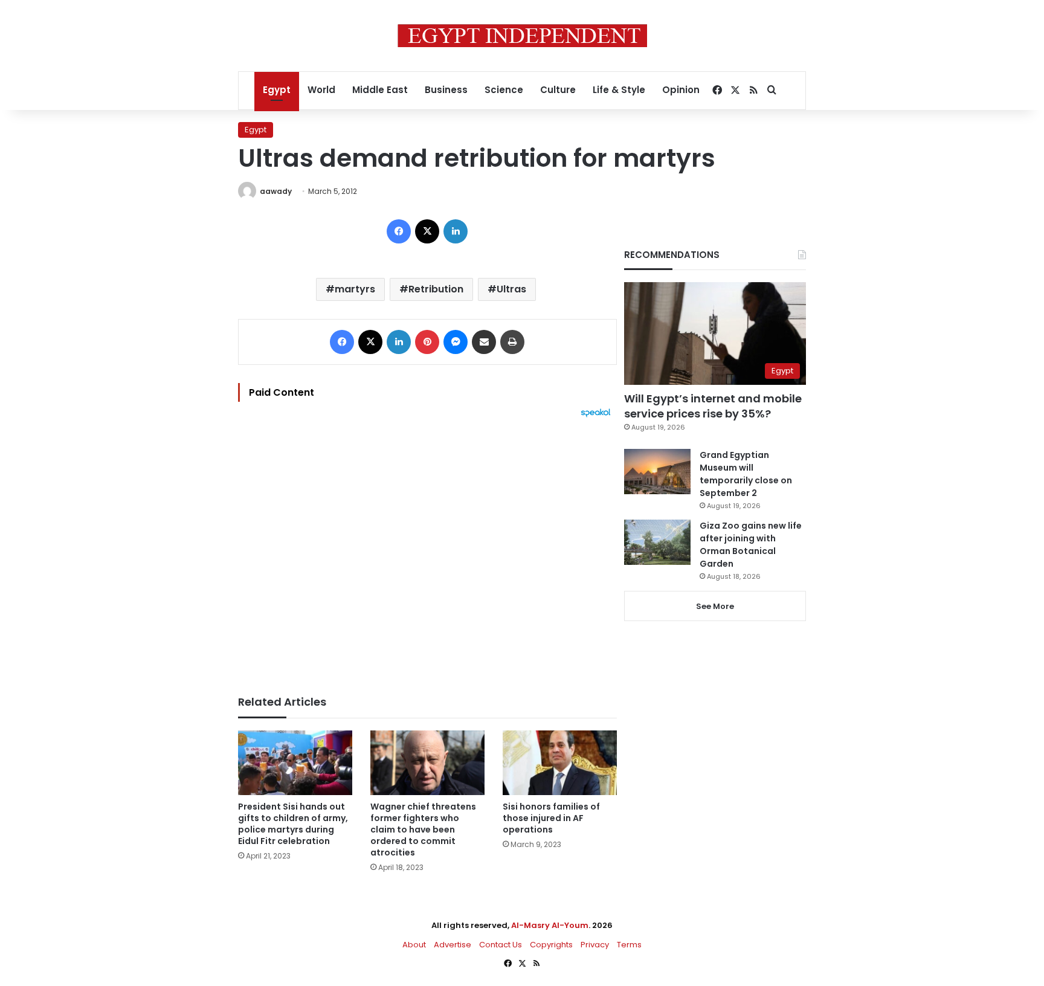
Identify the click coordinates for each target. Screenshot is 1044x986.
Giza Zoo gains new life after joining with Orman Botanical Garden (751, 545)
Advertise (452, 944)
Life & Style (619, 89)
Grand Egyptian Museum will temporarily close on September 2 (746, 474)
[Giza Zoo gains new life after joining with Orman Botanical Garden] (657, 542)
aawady (276, 191)
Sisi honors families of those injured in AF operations (551, 818)
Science (504, 89)
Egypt (277, 89)
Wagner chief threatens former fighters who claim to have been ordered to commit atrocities (423, 830)
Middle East (380, 89)
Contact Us (500, 944)
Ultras (511, 289)
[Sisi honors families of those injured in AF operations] (560, 762)
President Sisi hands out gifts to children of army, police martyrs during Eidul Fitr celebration (293, 824)
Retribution (435, 289)
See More (715, 606)
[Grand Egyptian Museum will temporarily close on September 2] (657, 471)
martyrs (355, 289)
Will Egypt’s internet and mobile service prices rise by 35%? (713, 406)
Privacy (595, 944)
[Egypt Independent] (522, 35)
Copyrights (551, 944)
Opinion (681, 89)
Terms (629, 944)
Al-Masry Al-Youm (549, 925)
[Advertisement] (427, 550)
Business (446, 89)
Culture (558, 89)
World (321, 89)
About (414, 944)
